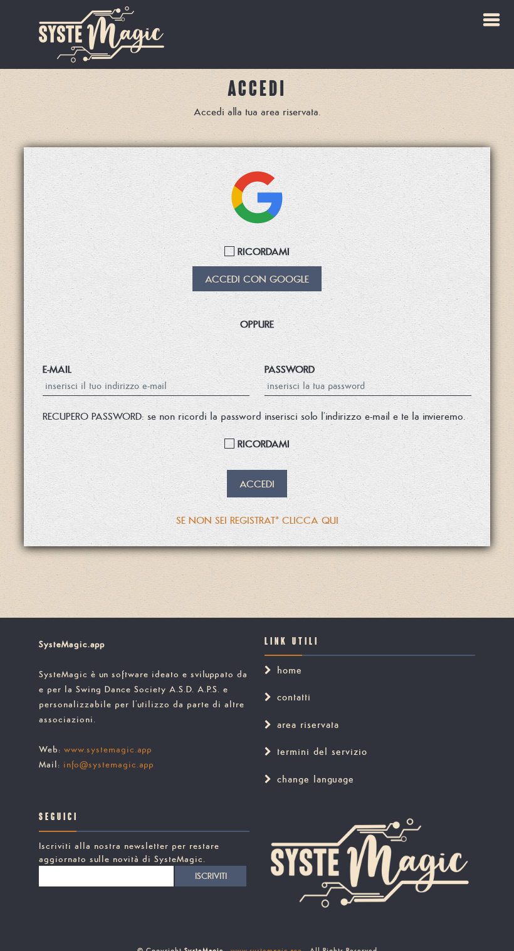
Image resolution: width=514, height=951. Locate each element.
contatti (294, 697)
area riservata (308, 724)
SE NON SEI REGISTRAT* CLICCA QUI (257, 520)
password (290, 369)
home (289, 670)
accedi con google (257, 279)
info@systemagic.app (108, 764)
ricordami (262, 251)
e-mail (57, 369)
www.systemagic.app (108, 749)
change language (315, 779)
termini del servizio (322, 751)
